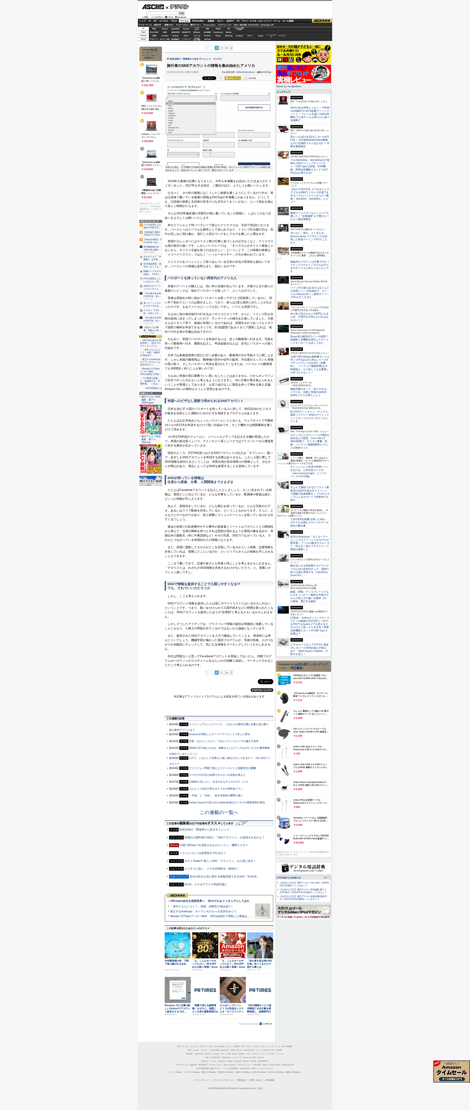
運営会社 (241, 1080)
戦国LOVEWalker (293, 1072)
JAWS (154, 36)
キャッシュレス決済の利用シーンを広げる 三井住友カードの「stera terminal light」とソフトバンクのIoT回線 (309, 471)
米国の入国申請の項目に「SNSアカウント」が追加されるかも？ (225, 837)
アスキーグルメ (182, 25)
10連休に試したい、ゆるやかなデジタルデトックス (219, 781)
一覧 (220, 78)
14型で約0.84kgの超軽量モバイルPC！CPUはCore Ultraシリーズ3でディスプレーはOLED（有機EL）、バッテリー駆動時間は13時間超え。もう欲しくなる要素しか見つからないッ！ (310, 364)
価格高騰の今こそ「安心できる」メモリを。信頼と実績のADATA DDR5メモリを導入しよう (309, 392)
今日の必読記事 (202, 1068)
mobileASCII (245, 1068)
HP (228, 29)
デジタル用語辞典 (230, 1068)
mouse (165, 29)
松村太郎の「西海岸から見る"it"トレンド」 (191, 59)
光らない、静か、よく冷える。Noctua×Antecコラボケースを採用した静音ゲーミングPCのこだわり (308, 237)
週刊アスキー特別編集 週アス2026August (150, 399)
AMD (165, 32)
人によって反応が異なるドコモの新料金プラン (216, 788)
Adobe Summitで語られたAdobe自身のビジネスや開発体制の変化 (227, 802)
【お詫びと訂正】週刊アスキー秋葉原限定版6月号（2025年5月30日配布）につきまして (303, 897)
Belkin (229, 32)
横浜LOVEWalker (209, 1072)
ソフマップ (186, 39)
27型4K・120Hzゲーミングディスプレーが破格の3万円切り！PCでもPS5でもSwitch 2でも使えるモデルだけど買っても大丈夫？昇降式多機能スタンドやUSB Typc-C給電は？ (310, 625)
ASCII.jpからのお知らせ (289, 877)
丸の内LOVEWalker (276, 1072)
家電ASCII (168, 25)
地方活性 (243, 25)
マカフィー (154, 39)
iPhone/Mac (198, 21)
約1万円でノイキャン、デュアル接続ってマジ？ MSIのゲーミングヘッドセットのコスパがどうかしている (309, 416)
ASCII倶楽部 (322, 21)
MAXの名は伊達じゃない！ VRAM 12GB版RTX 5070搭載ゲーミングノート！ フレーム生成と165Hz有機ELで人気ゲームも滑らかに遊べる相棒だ (310, 114)
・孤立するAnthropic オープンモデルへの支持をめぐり (150, 362)
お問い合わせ (255, 1080)
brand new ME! (249, 1057)
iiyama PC (225, 1050)
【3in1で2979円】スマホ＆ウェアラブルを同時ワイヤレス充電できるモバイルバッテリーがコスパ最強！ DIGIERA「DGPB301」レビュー (309, 195)
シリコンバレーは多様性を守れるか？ (202, 853)
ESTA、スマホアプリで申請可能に (206, 884)
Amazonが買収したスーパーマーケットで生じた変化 (219, 734)
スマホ (253, 21)
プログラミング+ (225, 25)
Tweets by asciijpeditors (288, 86)
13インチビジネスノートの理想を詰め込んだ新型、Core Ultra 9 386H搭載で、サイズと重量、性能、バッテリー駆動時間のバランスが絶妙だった (309, 441)
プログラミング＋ (244, 1065)
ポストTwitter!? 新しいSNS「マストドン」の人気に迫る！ (220, 860)
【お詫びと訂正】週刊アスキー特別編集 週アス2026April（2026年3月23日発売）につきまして (303, 891)
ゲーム (277, 21)
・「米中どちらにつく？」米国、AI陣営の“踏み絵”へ (150, 353)
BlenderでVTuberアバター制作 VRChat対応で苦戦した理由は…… (211, 916)
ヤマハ (250, 36)
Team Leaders (229, 1065)
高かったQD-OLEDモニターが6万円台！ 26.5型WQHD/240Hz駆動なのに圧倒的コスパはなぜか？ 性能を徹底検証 (310, 141)
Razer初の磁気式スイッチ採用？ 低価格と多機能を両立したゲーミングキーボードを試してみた (310, 339)
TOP (179, 1046)
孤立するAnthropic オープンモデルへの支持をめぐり (203, 911)
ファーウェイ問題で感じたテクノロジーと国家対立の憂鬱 (222, 768)
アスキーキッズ (145, 25)
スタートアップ (264, 21)
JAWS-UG (199, 1054)
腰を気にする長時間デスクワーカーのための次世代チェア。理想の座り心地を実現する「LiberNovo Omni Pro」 (309, 570)
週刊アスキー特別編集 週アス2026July (150, 439)
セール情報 (288, 21)
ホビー (220, 21)
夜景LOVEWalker (243, 1072)
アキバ (245, 21)
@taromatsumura (245, 72)
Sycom (186, 29)
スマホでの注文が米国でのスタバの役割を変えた (217, 774)
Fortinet (239, 36)
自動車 (211, 21)
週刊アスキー (195, 25)
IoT (155, 21)
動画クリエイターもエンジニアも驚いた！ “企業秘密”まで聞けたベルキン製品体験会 (309, 216)
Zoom (260, 36)
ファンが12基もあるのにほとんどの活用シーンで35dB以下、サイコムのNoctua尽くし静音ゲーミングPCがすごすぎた (309, 292)
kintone (175, 36)
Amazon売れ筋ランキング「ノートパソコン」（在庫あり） (150, 53)
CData (218, 36)
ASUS (218, 29)
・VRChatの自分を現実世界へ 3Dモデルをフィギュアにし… (150, 343)
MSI (207, 29)
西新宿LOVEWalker (226, 1072)
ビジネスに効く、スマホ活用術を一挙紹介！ (212, 868)
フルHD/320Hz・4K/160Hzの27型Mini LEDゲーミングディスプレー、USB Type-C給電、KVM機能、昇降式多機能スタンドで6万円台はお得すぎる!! (310, 166)
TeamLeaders (209, 25)
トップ (142, 21)
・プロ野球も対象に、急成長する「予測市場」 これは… (150, 381)
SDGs (236, 25)
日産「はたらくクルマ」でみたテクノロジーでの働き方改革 (223, 741)
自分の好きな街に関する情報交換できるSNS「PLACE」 (224, 876)
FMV (154, 29)
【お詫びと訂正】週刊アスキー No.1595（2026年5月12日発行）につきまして (304, 884)
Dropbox (207, 36)
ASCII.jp (153, 6)
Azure (186, 36)
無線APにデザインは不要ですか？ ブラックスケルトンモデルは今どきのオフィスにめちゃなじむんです (311, 266)
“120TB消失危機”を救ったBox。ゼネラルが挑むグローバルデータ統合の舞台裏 (309, 522)
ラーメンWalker (175, 1072)
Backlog (228, 36)
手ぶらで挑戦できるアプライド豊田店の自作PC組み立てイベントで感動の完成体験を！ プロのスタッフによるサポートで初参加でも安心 (310, 493)
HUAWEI (207, 32)
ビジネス (163, 21)
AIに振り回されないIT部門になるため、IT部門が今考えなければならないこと (309, 317)
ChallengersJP (267, 25)
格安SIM (157, 25)
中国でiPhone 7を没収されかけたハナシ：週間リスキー (214, 845)
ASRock (196, 32)
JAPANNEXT (175, 39)
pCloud (207, 39)
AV (238, 21)
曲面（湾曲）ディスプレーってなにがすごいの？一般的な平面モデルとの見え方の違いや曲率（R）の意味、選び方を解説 (309, 596)
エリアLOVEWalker (192, 1072)
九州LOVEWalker (259, 1072)
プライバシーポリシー (224, 1080)
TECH (174, 21)
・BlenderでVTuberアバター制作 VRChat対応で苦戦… (150, 371)
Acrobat (164, 36)
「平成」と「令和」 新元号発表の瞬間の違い (216, 795)
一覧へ (326, 877)
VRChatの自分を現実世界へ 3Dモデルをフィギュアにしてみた (210, 900)
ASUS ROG (175, 32)
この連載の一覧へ (219, 812)
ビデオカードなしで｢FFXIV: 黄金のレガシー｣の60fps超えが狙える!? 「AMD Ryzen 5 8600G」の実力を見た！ (309, 649)
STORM (278, 1050)
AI (150, 21)
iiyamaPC (175, 29)
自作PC (230, 21)
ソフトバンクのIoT (271, 35)
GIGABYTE (186, 32)
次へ (227, 48)
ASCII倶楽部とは (153, 388)
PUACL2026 (253, 25)
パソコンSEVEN (196, 28)
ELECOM (154, 32)
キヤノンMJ (165, 39)
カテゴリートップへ (262, 690)
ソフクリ (282, 36)
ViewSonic (218, 32)
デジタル (177, 6)
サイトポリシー (202, 1080)
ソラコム (196, 36)
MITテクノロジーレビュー (262, 1068)
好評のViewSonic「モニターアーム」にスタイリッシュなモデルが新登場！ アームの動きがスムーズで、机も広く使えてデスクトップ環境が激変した (310, 543)
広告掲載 (269, 1080)
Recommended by (249, 1023)
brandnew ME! (197, 39)
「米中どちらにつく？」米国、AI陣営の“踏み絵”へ (201, 906)
